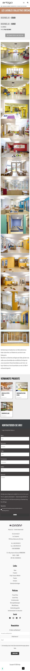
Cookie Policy (15, 597)
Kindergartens (13, 6)
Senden (15, 515)
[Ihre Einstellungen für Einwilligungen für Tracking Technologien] (2, 668)
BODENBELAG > (8, 17)
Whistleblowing (15, 605)
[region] (15, 12)
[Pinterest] (20, 618)
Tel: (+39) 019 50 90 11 (15, 543)
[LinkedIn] (17, 618)
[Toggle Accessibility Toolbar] (23, 668)
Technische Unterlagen (15, 583)
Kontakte (15, 581)
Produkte (15, 573)
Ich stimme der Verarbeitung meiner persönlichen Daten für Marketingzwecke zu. (12, 509)
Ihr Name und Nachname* (15, 630)
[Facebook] (10, 618)
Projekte (15, 578)
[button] (27, 3)
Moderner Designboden (6, 6)
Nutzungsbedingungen (15, 603)
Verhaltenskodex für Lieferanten (15, 610)
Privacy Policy (15, 595)
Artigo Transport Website (15, 575)
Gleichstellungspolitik (15, 608)
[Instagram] (13, 618)
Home (1, 6)
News (15, 570)
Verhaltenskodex (15, 600)
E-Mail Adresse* (15, 636)
